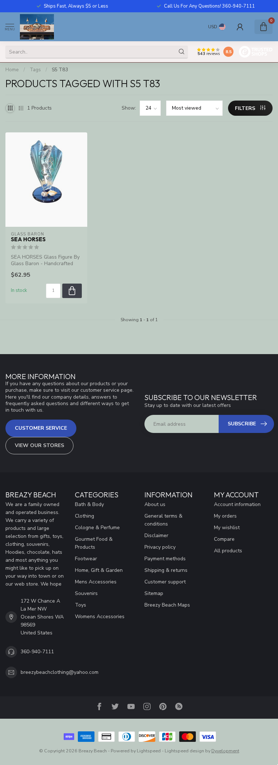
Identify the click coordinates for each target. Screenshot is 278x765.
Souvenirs (86, 593)
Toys (80, 605)
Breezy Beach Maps (167, 605)
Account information (237, 504)
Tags (35, 70)
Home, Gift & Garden (99, 570)
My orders (225, 516)
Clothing (84, 516)
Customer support (165, 581)
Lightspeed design (184, 751)
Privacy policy (160, 547)
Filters (246, 108)
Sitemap (153, 593)
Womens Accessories (100, 616)
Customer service (41, 428)
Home (12, 70)
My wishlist (227, 527)
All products (228, 550)
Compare (224, 539)
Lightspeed (149, 751)
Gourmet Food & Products (94, 543)
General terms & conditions (163, 520)
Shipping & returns (166, 570)
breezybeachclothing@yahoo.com (59, 672)
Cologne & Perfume (97, 527)
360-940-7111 (37, 651)
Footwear (86, 558)
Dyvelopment (225, 751)
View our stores (39, 445)
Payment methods (165, 558)
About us (154, 504)
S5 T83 (60, 70)
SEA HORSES (28, 239)
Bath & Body (89, 504)
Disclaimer (156, 535)
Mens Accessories (96, 581)
